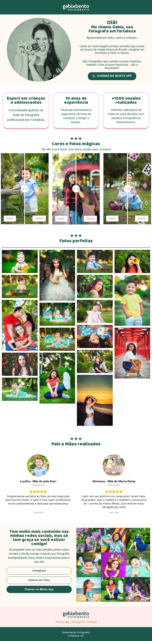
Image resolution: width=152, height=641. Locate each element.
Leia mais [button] (38, 512)
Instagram (78, 622)
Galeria (92, 622)
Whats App (62, 622)
